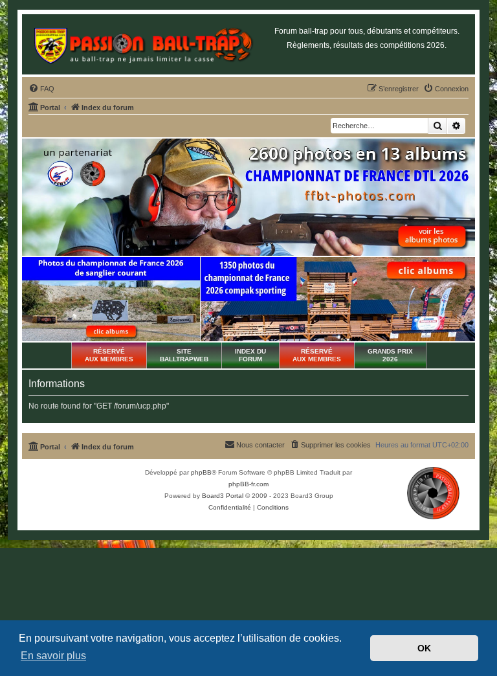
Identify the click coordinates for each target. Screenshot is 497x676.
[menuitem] (41, 88)
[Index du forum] (143, 44)
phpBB (201, 472)
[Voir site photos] (248, 197)
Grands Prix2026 (390, 355)
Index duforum (250, 355)
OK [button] (424, 648)
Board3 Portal (222, 495)
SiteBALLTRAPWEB (184, 355)
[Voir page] (111, 299)
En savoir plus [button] (53, 655)
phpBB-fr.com (248, 484)
